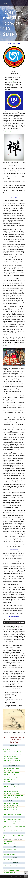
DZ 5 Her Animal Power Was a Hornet (13, 830)
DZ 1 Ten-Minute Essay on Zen (11, 756)
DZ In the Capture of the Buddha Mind (13, 751)
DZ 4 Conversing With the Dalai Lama (12, 814)
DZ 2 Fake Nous (8, 781)
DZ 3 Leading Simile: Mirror (10, 789)
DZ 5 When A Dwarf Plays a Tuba (11, 824)
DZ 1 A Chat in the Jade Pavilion (11, 758)
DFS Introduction (8, 841)
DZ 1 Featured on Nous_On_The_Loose (13, 760)
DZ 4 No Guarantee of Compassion (12, 812)
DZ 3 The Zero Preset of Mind (11, 791)
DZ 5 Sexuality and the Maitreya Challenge (14, 821)
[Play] (4, 622)
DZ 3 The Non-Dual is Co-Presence (12, 793)
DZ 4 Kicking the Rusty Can (10, 807)
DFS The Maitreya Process (10, 849)
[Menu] (25, 3)
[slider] (23, 622)
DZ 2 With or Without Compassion (12, 772)
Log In (5, 3)
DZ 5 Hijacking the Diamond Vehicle (12, 819)
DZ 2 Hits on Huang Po (9, 770)
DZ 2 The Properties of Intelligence (12, 774)
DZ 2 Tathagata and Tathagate (11, 777)
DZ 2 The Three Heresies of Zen (11, 768)
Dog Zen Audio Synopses (10, 763)
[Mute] (20, 622)
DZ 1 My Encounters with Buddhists (12, 754)
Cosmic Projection (8, 859)
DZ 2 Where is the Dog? (9, 779)
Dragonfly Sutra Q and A (10, 872)
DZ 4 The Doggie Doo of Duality (11, 805)
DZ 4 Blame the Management (11, 803)
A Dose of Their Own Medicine (11, 865)
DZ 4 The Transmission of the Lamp (12, 809)
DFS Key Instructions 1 (9, 843)
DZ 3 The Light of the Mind (10, 786)
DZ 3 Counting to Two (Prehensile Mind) (13, 795)
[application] (14, 622)
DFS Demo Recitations (9, 854)
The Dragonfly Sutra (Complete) (11, 870)
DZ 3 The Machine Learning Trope (12, 797)
